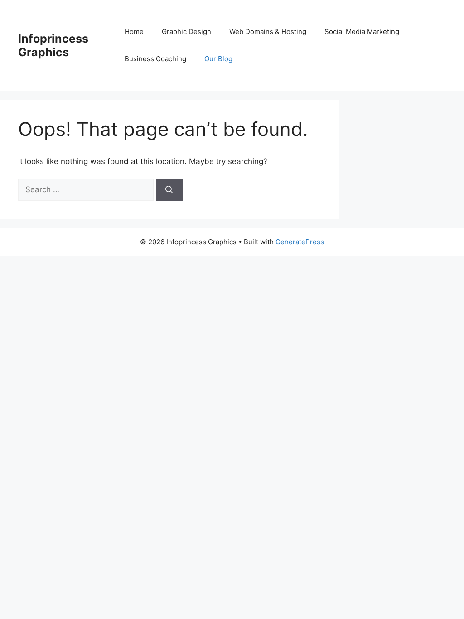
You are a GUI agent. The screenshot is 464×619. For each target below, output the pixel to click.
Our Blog (218, 58)
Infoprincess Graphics (53, 45)
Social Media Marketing (361, 31)
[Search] (169, 190)
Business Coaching (155, 58)
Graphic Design (186, 31)
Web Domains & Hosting (267, 31)
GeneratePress (300, 241)
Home (134, 31)
